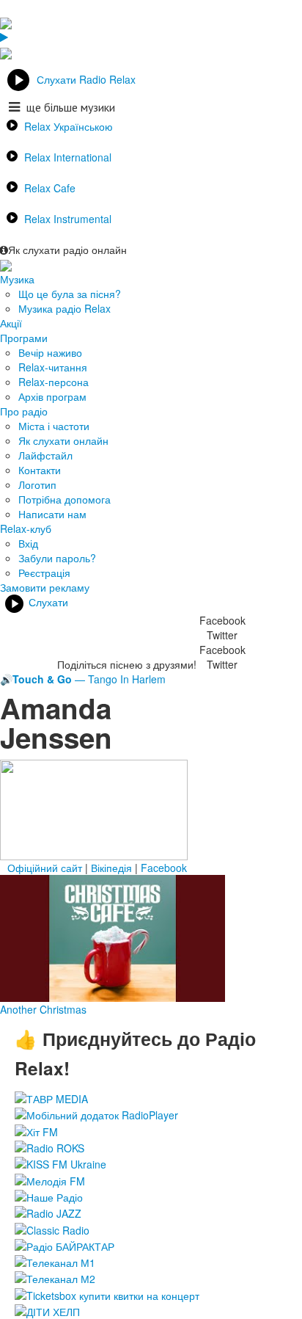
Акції (11, 323)
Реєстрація (44, 572)
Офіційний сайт (44, 867)
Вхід (28, 543)
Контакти (39, 469)
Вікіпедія (111, 867)
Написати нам (52, 513)
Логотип (37, 484)
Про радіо (24, 411)
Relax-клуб (25, 528)
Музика (17, 279)
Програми (24, 337)
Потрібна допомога (64, 499)
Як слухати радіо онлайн (67, 249)
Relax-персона (53, 381)
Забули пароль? (57, 558)
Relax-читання (52, 367)
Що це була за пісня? (69, 293)
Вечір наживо (50, 352)
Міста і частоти (53, 425)
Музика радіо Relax (64, 308)
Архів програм (52, 396)
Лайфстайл (45, 455)
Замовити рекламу (44, 587)
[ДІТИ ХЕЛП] (47, 1310)
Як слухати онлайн (63, 440)
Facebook (164, 867)
